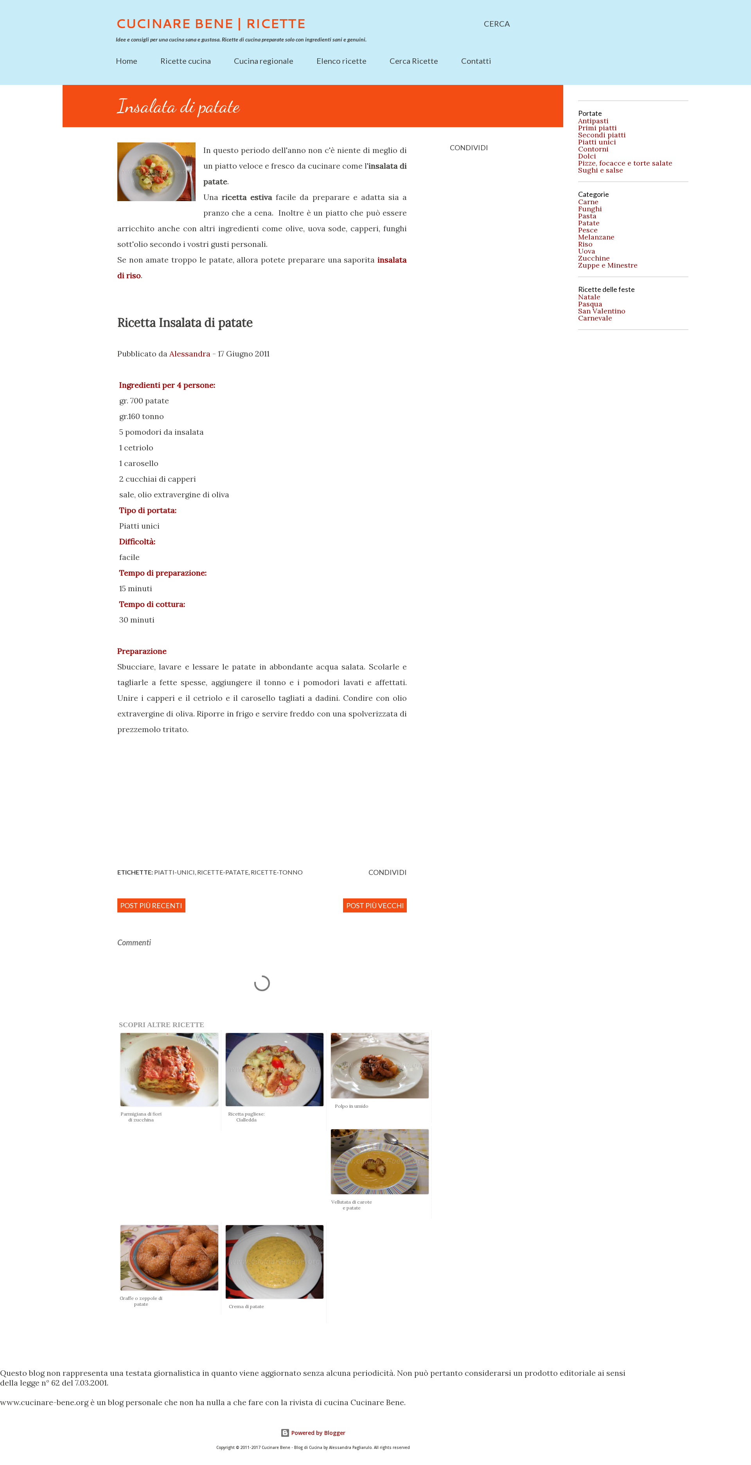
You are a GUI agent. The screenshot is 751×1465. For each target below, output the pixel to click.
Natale (589, 297)
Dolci (587, 156)
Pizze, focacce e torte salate (625, 163)
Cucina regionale (263, 60)
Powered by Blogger (317, 1432)
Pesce (588, 230)
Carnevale (595, 318)
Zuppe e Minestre (608, 265)
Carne (588, 201)
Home (126, 60)
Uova (586, 251)
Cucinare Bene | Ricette (210, 23)
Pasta (587, 216)
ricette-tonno (277, 872)
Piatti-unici (174, 872)
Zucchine (594, 258)
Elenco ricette (341, 60)
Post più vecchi (375, 905)
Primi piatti (597, 127)
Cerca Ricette (414, 60)
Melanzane (596, 237)
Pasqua (590, 304)
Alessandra (189, 353)
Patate (589, 223)
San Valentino (601, 311)
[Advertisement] (283, 800)
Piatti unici (597, 142)
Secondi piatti (602, 135)
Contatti (476, 60)
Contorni (593, 149)
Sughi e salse (600, 170)
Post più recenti (151, 905)
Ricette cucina (185, 60)
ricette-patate (222, 872)
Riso (585, 244)
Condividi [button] (469, 147)
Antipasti (593, 120)
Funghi (590, 208)
